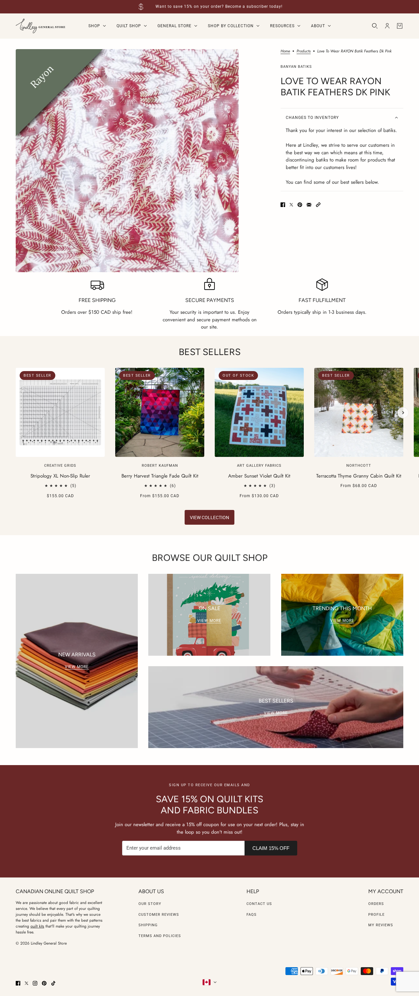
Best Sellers (210, 351)
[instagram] (35, 983)
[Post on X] (291, 205)
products (304, 51)
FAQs (251, 914)
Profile (376, 914)
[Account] (387, 25)
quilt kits (37, 926)
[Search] (374, 25)
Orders (376, 904)
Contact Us (259, 904)
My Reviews (380, 925)
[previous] (16, 373)
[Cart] (399, 25)
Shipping (148, 925)
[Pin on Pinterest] (299, 204)
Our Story (149, 904)
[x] (26, 983)
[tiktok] (53, 983)
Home (285, 51)
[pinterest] (44, 983)
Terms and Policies (159, 936)
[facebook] (18, 983)
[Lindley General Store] (40, 26)
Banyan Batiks (296, 67)
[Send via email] (309, 204)
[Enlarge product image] (127, 160)
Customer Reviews (158, 914)
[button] (318, 204)
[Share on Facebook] (282, 204)
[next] (403, 412)
